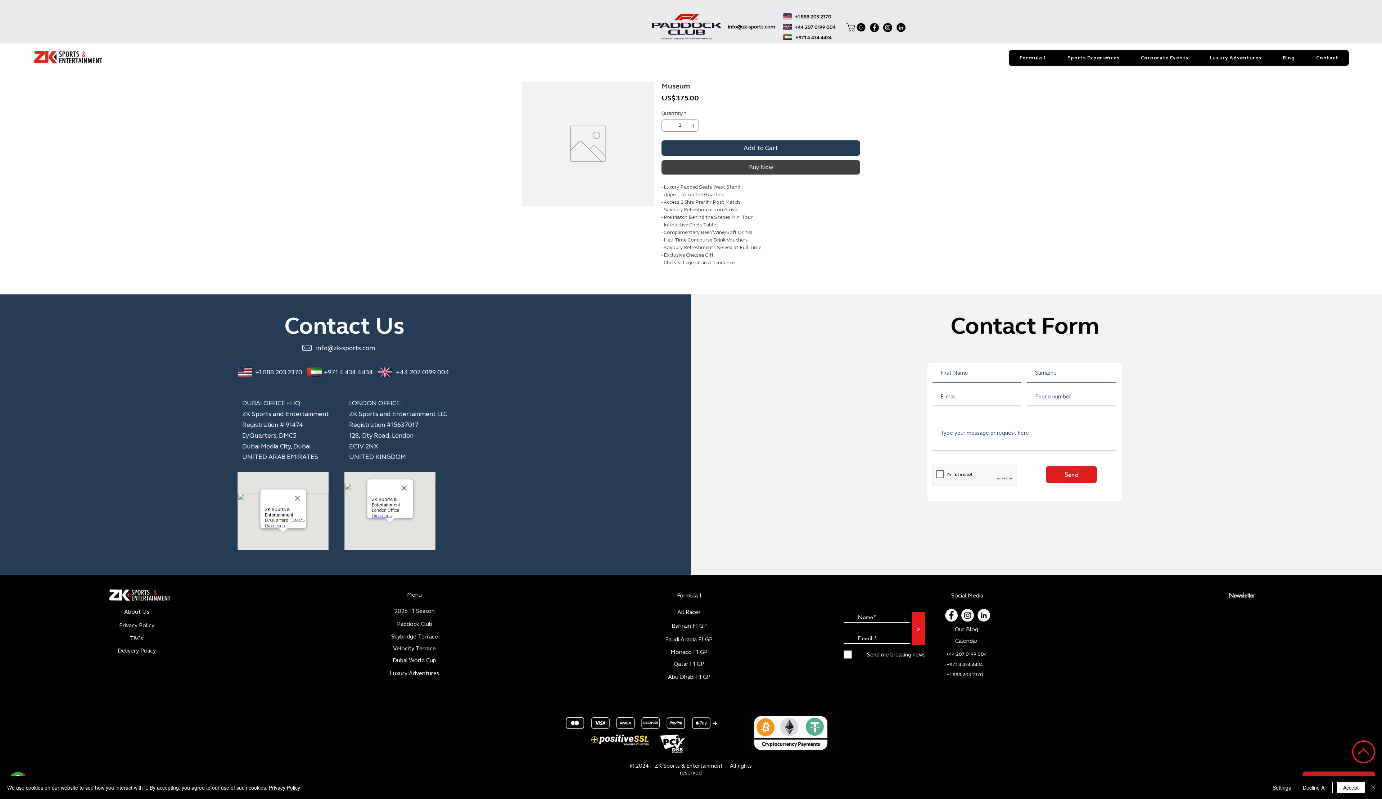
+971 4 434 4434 (348, 372)
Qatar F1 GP (689, 663)
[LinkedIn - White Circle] (983, 615)
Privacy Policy (284, 787)
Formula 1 (689, 595)
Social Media (967, 595)
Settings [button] (1282, 787)
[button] (856, 27)
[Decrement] (666, 125)
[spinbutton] (680, 125)
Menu (414, 594)
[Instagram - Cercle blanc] (967, 615)
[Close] (1373, 787)
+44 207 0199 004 (422, 372)
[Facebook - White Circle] (951, 615)
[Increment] (694, 125)
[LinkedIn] (901, 27)
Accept (1351, 787)
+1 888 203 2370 (278, 372)
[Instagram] (887, 27)
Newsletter (1242, 595)
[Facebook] (874, 27)
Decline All (1315, 787)
